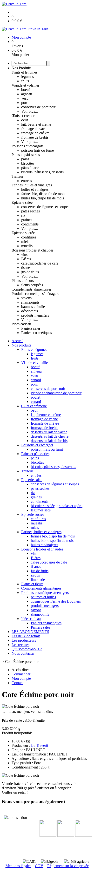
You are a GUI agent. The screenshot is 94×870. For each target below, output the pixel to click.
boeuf (25, 90)
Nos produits (21, 345)
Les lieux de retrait (26, 636)
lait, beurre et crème (36, 124)
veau (24, 98)
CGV (39, 866)
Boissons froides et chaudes (33, 250)
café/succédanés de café (49, 562)
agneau (26, 94)
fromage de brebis (34, 137)
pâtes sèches (30, 211)
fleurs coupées (32, 285)
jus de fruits (30, 272)
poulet (35, 397)
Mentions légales (18, 866)
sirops (35, 575)
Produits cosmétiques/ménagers (35, 294)
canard (36, 380)
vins (24, 254)
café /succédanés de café (39, 263)
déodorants (29, 311)
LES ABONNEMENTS (30, 632)
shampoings (30, 302)
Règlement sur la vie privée (68, 866)
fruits (25, 81)
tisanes (26, 267)
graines (26, 220)
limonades (38, 580)
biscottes (27, 163)
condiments (30, 224)
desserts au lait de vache (49, 432)
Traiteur (17, 176)
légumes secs (41, 510)
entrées (26, 181)
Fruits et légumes (24, 72)
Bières (26, 259)
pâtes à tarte (30, 168)
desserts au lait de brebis (49, 441)
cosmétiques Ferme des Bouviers (56, 601)
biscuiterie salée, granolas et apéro (56, 506)
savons (26, 298)
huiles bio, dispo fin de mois (42, 198)
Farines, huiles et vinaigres (32, 185)
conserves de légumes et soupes (45, 207)
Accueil (17, 341)
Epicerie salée (22, 202)
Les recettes (20, 645)
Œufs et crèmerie (24, 116)
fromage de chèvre (35, 133)
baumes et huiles (33, 307)
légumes (27, 77)
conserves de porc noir (38, 107)
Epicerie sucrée (23, 233)
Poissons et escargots (27, 146)
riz (23, 215)
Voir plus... (29, 111)
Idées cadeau (21, 324)
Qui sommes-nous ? (27, 649)
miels (25, 241)
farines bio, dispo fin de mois (43, 194)
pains (25, 159)
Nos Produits (21, 68)
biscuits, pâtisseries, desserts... (44, 172)
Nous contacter (23, 653)
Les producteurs (24, 640)
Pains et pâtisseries (26, 155)
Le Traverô (39, 745)
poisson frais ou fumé (37, 150)
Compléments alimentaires (32, 289)
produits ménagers (35, 315)
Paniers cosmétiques (36, 333)
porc (24, 103)
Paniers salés (30, 328)
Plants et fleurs (23, 281)
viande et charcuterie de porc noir (56, 393)
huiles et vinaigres (34, 189)
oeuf (24, 120)
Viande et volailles (26, 85)
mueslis (27, 246)
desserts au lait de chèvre (49, 436)
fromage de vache (34, 129)
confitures (28, 237)
